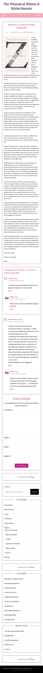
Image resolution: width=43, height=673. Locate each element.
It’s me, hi (7, 649)
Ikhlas (31, 32)
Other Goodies (10, 548)
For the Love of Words (11, 601)
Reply (10, 290)
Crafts (6, 514)
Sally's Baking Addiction (12, 610)
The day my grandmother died (14, 631)
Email (7, 447)
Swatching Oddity (10, 615)
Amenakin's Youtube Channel (13, 579)
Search (7, 487)
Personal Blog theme (24, 670)
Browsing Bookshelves (12, 583)
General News (9, 523)
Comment (9, 410)
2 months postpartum (11, 640)
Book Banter (8, 505)
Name (7, 438)
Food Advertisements (22, 477)
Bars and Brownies (11, 530)
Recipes (7, 528)
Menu (39, 15)
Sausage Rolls (9, 635)
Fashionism (8, 518)
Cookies (8, 539)
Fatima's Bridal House (11, 597)
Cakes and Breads (11, 534)
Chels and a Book (10, 588)
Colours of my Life (10, 592)
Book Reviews (9, 509)
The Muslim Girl (9, 619)
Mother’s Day (9, 645)
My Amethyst (8, 606)
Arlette (11, 278)
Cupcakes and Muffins (12, 543)
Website (7, 456)
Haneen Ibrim (13, 319)
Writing (7, 557)
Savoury (8, 553)
